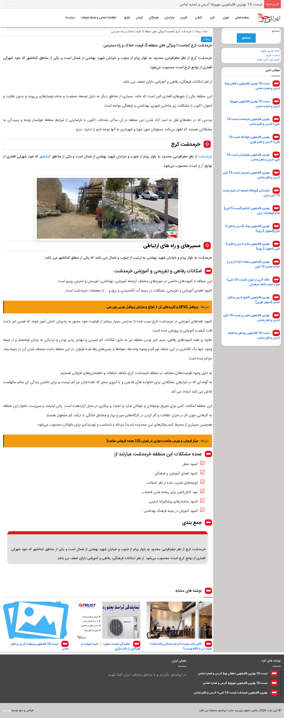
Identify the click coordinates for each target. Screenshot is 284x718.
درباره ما (70, 17)
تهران (226, 17)
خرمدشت (205, 156)
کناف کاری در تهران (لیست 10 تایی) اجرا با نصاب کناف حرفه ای (253, 282)
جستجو (276, 31)
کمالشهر (45, 156)
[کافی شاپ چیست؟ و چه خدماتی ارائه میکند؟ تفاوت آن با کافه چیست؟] (179, 620)
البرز (212, 17)
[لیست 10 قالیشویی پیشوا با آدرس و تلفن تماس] (36, 620)
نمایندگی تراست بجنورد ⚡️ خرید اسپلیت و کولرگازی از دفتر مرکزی (110, 646)
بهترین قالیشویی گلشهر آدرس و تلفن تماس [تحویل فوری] (253, 300)
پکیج (127, 17)
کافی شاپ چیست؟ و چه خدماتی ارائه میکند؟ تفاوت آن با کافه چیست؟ (181, 646)
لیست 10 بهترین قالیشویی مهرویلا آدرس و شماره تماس (255, 104)
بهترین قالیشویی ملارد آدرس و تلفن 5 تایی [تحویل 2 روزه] (253, 246)
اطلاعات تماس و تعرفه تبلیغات (98, 17)
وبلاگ (197, 31)
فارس (183, 17)
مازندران (169, 17)
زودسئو (7, 710)
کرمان (139, 17)
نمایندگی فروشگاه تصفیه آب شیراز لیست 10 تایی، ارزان (251, 193)
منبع (79, 129)
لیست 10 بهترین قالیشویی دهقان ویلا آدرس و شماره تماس (252, 86)
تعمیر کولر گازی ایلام (268, 59)
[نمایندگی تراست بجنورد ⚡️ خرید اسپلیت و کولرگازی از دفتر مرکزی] (107, 620)
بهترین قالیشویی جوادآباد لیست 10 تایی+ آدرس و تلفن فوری (254, 139)
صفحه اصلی (242, 17)
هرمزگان (154, 17)
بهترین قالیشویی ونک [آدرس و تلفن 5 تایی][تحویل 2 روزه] (252, 228)
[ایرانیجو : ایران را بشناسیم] (268, 17)
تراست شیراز (273, 55)
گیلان (198, 17)
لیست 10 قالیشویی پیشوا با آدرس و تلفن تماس (40, 646)
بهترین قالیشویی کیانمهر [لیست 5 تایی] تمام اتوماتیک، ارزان (252, 211)
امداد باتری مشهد (270, 51)
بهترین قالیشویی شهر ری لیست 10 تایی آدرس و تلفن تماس (251, 318)
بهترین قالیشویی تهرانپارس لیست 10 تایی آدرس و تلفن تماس (253, 157)
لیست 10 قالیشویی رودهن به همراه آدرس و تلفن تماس (254, 335)
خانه (205, 31)
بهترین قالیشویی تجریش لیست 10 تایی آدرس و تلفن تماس (251, 175)
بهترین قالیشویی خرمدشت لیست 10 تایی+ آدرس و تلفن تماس (253, 122)
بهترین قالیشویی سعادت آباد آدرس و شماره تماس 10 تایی (253, 264)
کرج (201, 166)
